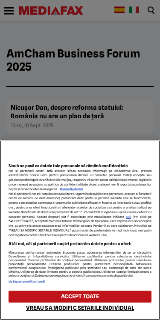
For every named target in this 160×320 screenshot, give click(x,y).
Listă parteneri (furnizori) (27, 281)
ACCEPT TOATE (80, 296)
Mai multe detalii (71, 189)
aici (128, 217)
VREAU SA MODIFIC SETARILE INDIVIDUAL (80, 308)
